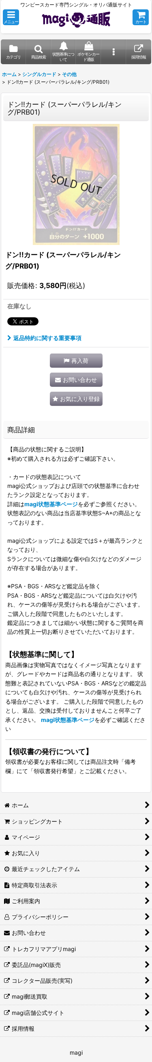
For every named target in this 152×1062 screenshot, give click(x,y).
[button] (11, 17)
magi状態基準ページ (51, 504)
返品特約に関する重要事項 (47, 337)
